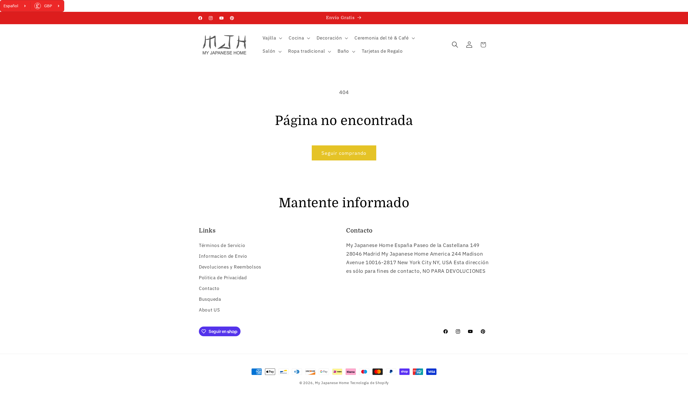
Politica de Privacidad (223, 278)
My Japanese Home (332, 382)
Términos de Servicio (222, 245)
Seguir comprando (343, 153)
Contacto (209, 288)
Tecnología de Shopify (369, 382)
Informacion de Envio (223, 256)
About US (209, 310)
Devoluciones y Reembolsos (230, 267)
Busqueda (210, 299)
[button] (272, 38)
